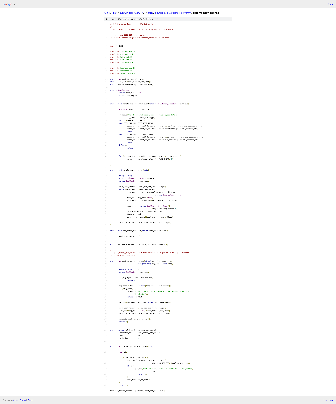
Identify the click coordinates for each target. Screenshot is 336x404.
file (157, 19)
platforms (172, 12)
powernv (186, 12)
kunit (107, 12)
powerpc (160, 12)
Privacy (23, 400)
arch (150, 12)
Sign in (330, 4)
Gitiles (15, 400)
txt (325, 400)
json (331, 400)
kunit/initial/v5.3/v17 (131, 12)
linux (114, 12)
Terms (30, 400)
